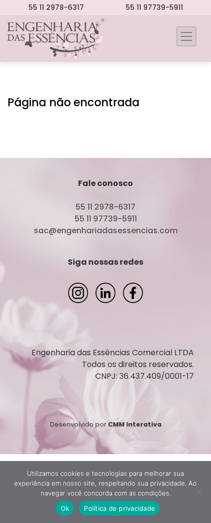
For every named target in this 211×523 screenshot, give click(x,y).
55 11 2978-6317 (56, 7)
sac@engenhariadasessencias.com (106, 230)
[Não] (199, 492)
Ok (65, 508)
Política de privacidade (119, 508)
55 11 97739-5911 (154, 7)
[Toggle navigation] (186, 36)
